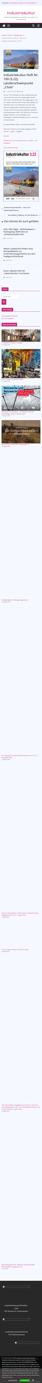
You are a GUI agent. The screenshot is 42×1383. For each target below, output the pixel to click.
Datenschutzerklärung (19, 1377)
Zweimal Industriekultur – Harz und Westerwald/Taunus (17, 208)
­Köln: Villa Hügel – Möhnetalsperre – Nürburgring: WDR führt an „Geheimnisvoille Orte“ (20, 232)
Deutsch (6, 131)
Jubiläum (21, 91)
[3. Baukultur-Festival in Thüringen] (21, 335)
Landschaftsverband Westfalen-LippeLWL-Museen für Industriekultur (16, 1308)
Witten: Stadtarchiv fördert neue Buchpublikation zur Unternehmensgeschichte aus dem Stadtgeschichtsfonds (19, 252)
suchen (4, 301)
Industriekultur (21, 13)
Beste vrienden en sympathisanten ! (13, 379)
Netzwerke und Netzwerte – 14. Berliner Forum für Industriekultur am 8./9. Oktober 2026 (24, 4)
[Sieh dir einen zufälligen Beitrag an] (38, 25)
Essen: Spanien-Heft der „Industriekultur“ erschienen (16, 272)
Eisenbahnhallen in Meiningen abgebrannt (15, 600)
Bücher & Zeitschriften (10, 70)
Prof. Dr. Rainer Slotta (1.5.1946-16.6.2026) (15, 949)
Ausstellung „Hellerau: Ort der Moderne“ (23, 215)
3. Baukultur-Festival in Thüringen (12, 343)
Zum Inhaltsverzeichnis (11, 148)
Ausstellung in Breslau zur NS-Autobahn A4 (15, 444)
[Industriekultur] (4, 25)
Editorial (6, 136)
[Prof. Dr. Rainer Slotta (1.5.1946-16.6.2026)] (21, 934)
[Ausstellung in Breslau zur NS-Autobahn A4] (21, 431)
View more (29, 1377)
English (12, 131)
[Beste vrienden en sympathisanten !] (21, 363)
